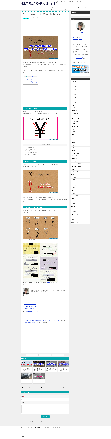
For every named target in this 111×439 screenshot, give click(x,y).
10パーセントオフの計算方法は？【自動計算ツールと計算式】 (51, 369)
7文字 (75, 99)
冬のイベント (75, 150)
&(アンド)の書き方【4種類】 (30, 304)
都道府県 (76, 195)
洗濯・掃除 (75, 110)
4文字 (75, 91)
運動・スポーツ (86, 8)
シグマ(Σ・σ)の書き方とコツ (30, 308)
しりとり (75, 83)
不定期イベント (76, 153)
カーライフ (75, 129)
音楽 (74, 203)
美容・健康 (79, 8)
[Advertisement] (45, 28)
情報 (74, 201)
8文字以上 (76, 102)
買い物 (73, 8)
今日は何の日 (75, 113)
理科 (74, 190)
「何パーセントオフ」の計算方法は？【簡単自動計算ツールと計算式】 (63, 369)
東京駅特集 (76, 121)
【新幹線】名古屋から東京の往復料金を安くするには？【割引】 (26, 381)
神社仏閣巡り (75, 39)
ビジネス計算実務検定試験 (29, 322)
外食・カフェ (75, 123)
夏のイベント (75, 145)
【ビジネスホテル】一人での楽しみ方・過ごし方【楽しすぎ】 (32, 387)
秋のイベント (75, 147)
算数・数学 (75, 187)
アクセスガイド (76, 118)
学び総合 (75, 177)
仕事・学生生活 (60, 8)
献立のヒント (75, 161)
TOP (27, 427)
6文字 (75, 97)
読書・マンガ (75, 107)
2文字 (75, 86)
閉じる (33, 76)
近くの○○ (75, 134)
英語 (74, 198)
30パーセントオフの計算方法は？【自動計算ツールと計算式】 (39, 381)
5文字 (75, 94)
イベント (37, 8)
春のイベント (75, 142)
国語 (74, 179)
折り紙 (74, 105)
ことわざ (76, 185)
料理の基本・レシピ (77, 158)
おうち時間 (23, 8)
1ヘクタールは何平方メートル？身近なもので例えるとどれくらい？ (26, 369)
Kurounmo (48, 282)
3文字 (75, 89)
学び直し (66, 8)
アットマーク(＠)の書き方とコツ (31, 306)
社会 (74, 193)
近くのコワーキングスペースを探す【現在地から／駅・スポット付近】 (38, 369)
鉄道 (74, 131)
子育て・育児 (53, 8)
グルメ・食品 (45, 8)
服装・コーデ (75, 126)
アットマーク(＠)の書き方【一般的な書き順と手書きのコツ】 (58, 387)
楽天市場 (75, 211)
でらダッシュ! (79, 58)
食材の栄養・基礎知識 (77, 163)
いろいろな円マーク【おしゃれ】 (30, 82)
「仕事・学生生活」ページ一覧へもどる (32, 311)
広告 (74, 217)
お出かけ (30, 8)
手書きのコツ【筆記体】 (29, 81)
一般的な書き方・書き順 (29, 79)
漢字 (75, 182)
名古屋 (74, 37)
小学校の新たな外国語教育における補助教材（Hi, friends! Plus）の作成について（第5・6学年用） (42, 320)
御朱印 (80, 39)
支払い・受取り (76, 214)
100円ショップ (76, 209)
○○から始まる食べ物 (77, 166)
